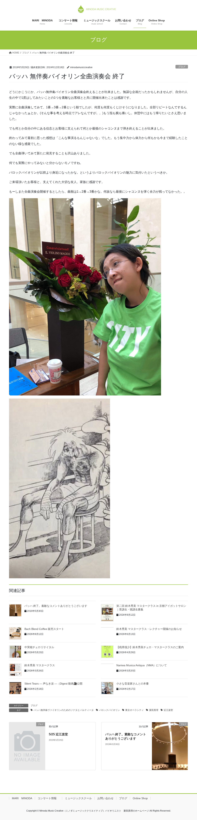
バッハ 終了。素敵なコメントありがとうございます (55, 605)
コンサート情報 (48, 798)
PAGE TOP (188, 792)
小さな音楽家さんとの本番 (132, 683)
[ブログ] (27, 733)
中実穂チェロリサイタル (39, 647)
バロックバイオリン (109, 710)
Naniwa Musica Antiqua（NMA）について (141, 665)
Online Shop (140, 798)
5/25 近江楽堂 (58, 734)
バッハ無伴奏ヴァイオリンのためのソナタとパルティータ (64, 710)
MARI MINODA (22, 798)
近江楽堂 (168, 710)
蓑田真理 (153, 710)
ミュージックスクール (78, 798)
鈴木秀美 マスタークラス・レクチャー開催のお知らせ (149, 628)
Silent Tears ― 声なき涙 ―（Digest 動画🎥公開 (53, 683)
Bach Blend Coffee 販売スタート (44, 628)
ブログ (181, 66)
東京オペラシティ (134, 710)
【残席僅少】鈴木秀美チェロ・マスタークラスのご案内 (150, 647)
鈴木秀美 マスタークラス (39, 665)
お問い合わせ (105, 798)
